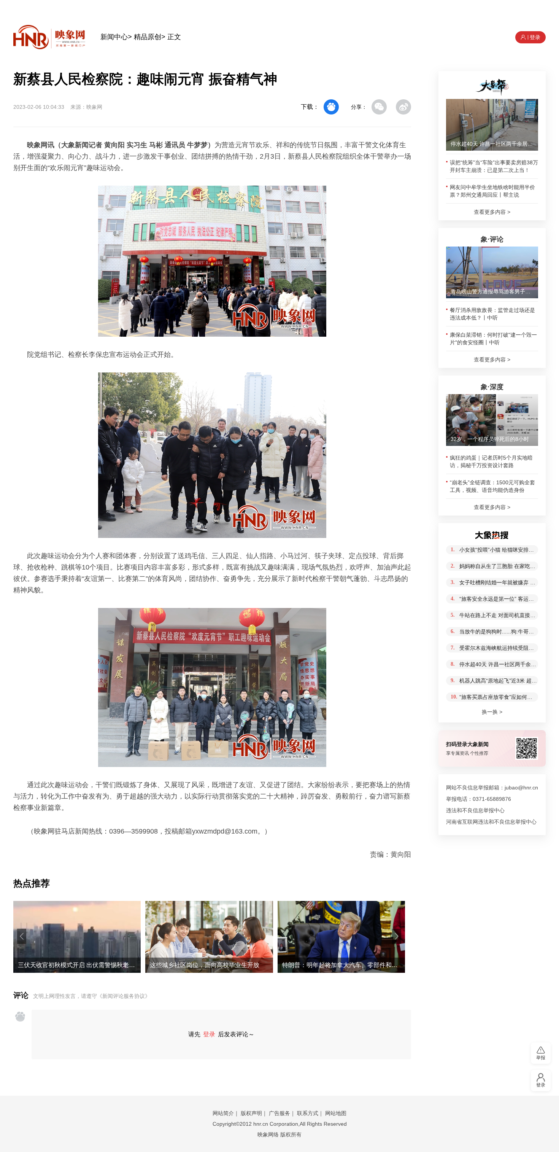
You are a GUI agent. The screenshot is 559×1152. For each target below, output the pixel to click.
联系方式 (307, 1113)
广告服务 (279, 1113)
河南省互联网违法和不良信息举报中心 (491, 822)
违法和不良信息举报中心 (475, 810)
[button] (21, 936)
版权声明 (251, 1113)
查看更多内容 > (492, 212)
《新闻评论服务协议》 (123, 996)
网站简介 (223, 1113)
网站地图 (335, 1113)
